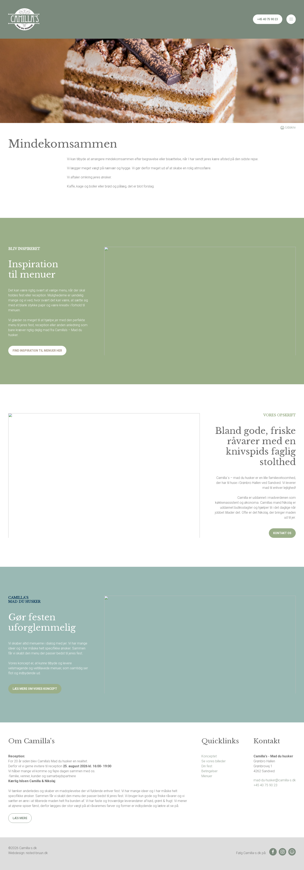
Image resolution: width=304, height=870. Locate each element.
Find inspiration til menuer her (37, 350)
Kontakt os (282, 533)
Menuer (206, 776)
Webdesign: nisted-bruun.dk (28, 853)
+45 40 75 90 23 (267, 19)
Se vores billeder (213, 761)
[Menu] (291, 19)
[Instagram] (282, 852)
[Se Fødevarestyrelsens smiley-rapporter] (292, 852)
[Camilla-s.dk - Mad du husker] (23, 19)
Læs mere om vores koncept (35, 688)
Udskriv (290, 127)
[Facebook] (273, 852)
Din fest (206, 766)
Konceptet (209, 756)
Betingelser (209, 771)
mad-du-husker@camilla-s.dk (275, 780)
